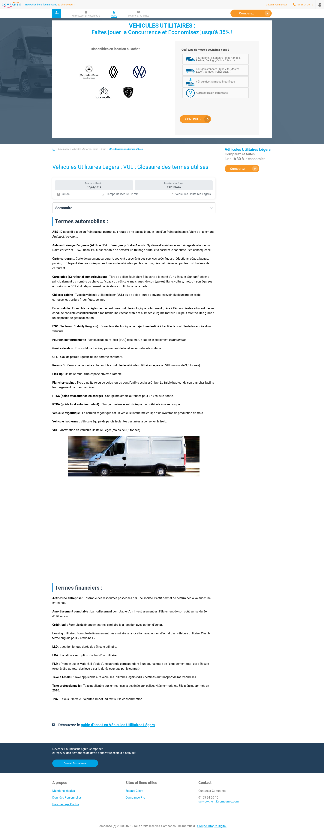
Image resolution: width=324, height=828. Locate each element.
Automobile (63, 149)
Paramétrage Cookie (65, 804)
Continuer (193, 119)
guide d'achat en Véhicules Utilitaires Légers (118, 725)
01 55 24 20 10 (208, 797)
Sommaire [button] (63, 208)
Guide (103, 149)
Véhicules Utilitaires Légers (85, 149)
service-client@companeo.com (218, 801)
